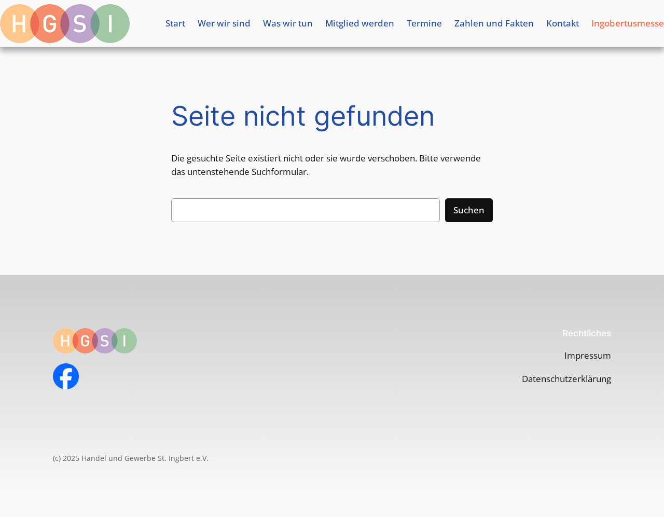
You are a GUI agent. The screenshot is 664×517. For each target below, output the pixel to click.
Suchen (469, 210)
